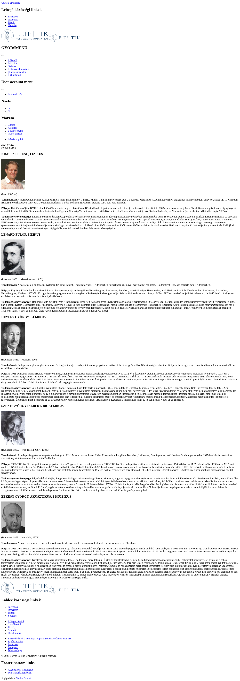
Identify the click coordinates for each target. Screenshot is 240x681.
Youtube (12, 25)
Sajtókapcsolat (15, 641)
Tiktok (11, 22)
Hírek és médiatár (17, 72)
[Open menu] (2, 55)
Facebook (13, 16)
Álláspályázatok (16, 621)
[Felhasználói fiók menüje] (2, 89)
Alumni (12, 630)
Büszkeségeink (15, 130)
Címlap (11, 124)
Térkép (11, 627)
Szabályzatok (15, 624)
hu (9, 108)
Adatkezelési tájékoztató (20, 669)
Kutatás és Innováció (18, 69)
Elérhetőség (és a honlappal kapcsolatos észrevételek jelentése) (40, 638)
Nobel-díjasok (15, 133)
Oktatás (12, 66)
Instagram (13, 19)
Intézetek (12, 63)
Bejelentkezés (15, 94)
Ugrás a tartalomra (10, 2)
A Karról (12, 60)
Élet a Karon (14, 75)
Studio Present (23, 678)
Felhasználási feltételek (20, 672)
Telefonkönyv (15, 650)
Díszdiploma (14, 633)
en (9, 111)
